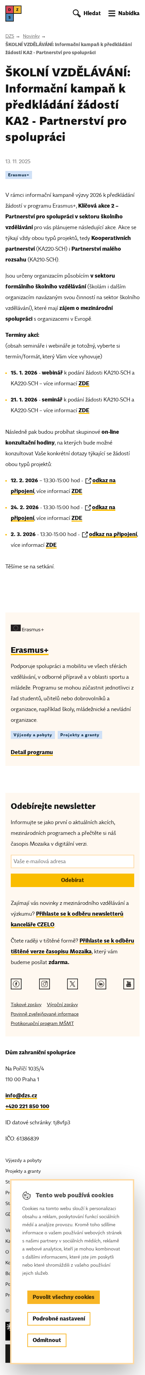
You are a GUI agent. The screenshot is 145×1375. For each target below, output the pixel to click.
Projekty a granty (79, 734)
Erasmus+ (18, 174)
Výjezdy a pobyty (32, 734)
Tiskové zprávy (26, 1005)
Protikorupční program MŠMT (42, 1023)
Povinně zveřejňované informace (45, 1014)
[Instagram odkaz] (44, 984)
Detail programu (32, 752)
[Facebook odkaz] (16, 984)
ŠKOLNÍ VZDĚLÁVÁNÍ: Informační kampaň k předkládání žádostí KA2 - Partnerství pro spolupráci (68, 48)
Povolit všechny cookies (63, 1297)
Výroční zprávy (62, 1005)
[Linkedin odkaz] (100, 984)
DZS (9, 36)
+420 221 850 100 (27, 1106)
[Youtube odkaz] (128, 984)
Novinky (31, 36)
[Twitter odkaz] (72, 984)
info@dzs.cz (21, 1095)
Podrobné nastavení (59, 1318)
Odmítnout (47, 1340)
